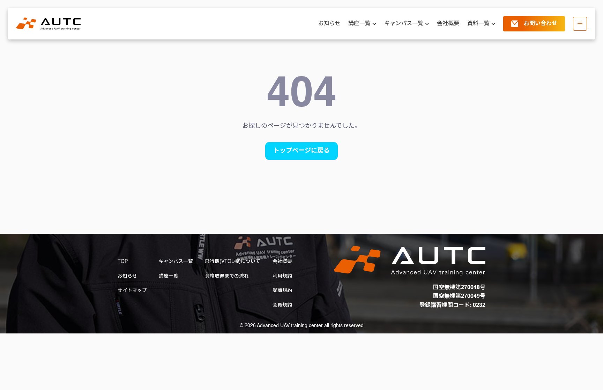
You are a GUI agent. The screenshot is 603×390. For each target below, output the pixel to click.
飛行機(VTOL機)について (232, 261)
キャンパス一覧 (176, 261)
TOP (123, 261)
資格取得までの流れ (227, 276)
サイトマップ (132, 290)
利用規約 (282, 276)
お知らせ (329, 24)
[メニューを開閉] (580, 24)
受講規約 (282, 290)
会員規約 (282, 305)
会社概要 (448, 24)
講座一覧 (168, 276)
